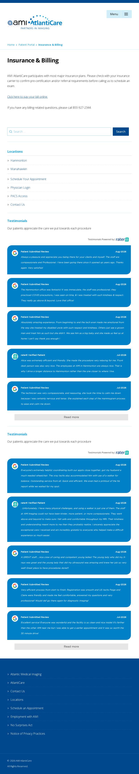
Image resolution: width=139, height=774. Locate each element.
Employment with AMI (24, 717)
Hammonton (18, 160)
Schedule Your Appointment (28, 179)
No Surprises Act (21, 725)
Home (11, 44)
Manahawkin (18, 169)
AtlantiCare (17, 683)
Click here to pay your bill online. (27, 97)
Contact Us (17, 204)
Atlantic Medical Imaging (25, 674)
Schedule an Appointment (26, 708)
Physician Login (20, 188)
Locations (16, 700)
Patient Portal (26, 44)
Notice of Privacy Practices (27, 734)
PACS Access (19, 196)
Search (120, 132)
